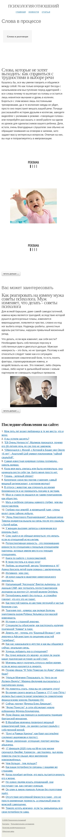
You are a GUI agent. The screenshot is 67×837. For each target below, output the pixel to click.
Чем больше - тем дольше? (21, 763)
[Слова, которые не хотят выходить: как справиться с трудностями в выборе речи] (33, 205)
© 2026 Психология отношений (14, 820)
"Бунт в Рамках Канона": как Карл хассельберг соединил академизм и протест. (30, 735)
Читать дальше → (11, 274)
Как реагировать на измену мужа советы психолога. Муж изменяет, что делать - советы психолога (33, 300)
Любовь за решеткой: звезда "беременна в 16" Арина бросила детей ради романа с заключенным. (31, 567)
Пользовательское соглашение (22, 824)
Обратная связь (8, 831)
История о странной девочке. (22, 621)
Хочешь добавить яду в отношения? (27, 651)
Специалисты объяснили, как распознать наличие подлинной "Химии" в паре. (32, 627)
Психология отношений (33, 6)
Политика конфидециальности (13, 827)
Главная (21, 12)
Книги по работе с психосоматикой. (26, 558)
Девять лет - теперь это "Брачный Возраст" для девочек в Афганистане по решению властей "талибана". (31, 636)
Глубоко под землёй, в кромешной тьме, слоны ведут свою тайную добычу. (31, 511)
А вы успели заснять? (16, 438)
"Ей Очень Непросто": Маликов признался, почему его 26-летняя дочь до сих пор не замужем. (32, 444)
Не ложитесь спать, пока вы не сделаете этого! (33, 688)
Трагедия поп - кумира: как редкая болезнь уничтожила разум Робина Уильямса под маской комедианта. (29, 614)
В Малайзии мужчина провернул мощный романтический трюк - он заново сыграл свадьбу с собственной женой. (31, 725)
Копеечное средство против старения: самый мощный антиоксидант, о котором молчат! (29, 481)
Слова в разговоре (17, 36)
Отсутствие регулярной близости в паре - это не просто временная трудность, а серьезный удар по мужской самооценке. (31, 800)
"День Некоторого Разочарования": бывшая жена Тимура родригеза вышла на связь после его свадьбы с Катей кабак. (33, 520)
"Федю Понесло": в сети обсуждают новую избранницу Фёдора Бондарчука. (28, 709)
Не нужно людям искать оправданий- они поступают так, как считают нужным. (27, 783)
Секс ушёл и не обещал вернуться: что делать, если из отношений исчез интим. (31, 537)
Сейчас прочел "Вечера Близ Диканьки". (29, 703)
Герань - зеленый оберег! (18, 476)
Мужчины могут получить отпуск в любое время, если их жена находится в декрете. (31, 664)
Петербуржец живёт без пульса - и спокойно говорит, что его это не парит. (29, 597)
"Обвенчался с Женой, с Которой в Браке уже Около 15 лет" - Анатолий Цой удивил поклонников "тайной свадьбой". (33, 453)
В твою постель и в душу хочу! (23, 562)
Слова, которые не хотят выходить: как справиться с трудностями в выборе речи (28, 73)
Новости (34, 12)
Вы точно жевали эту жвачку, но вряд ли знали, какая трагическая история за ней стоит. (31, 657)
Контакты (5, 824)
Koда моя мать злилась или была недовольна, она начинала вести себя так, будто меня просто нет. (32, 470)
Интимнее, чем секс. (17, 573)
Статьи (46, 12)
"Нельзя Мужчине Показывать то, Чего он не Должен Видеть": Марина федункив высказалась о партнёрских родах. (31, 681)
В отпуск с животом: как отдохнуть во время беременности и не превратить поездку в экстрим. (31, 489)
